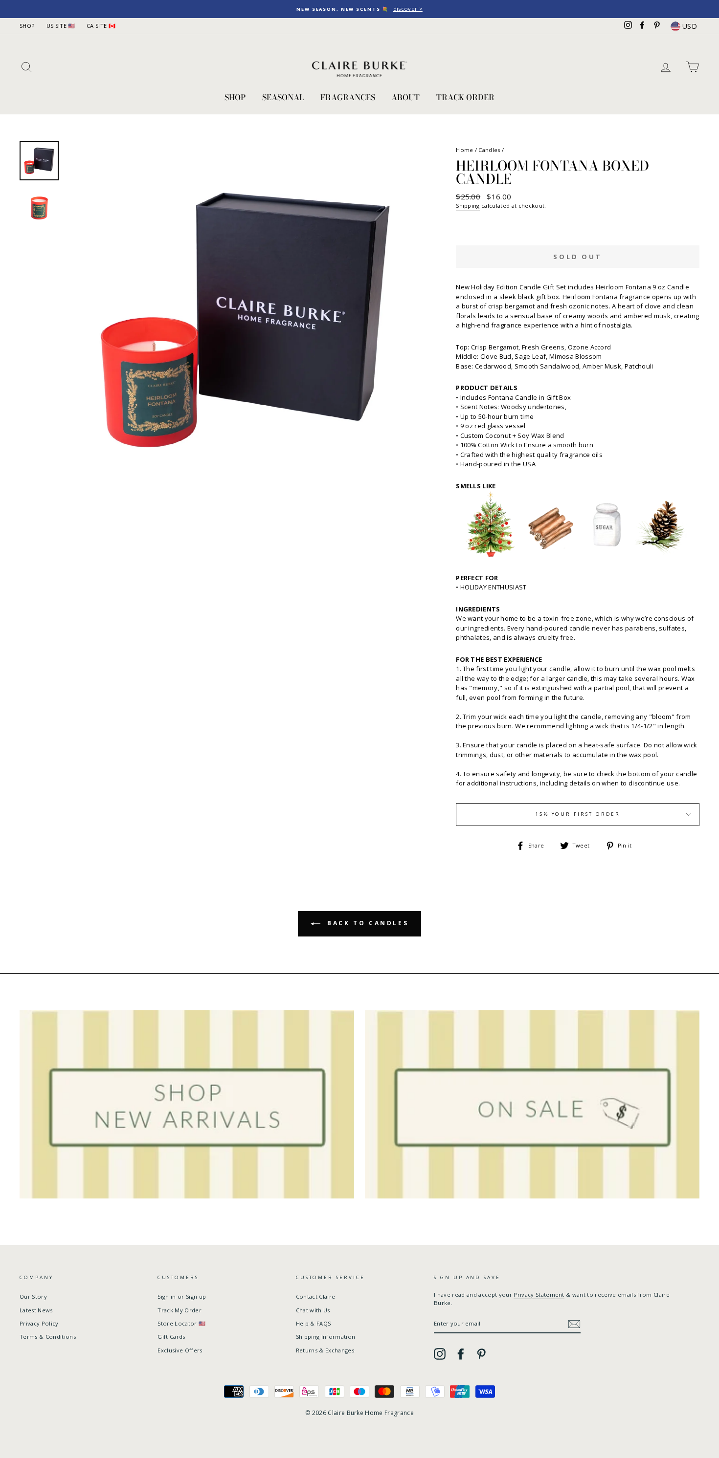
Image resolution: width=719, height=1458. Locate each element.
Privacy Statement (539, 1294)
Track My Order (179, 1310)
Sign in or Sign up (181, 1296)
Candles (489, 149)
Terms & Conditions (48, 1336)
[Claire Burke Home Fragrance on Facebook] (461, 1354)
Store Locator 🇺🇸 (181, 1323)
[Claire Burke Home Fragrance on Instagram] (440, 1354)
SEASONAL (283, 97)
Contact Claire (316, 1296)
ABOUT (405, 97)
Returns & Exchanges (325, 1350)
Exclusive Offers (179, 1350)
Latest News (36, 1310)
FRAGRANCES (347, 97)
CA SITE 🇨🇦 (101, 25)
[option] (359, 9)
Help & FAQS (313, 1323)
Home (464, 149)
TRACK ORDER (465, 97)
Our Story (33, 1296)
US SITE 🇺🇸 (60, 25)
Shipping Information (326, 1336)
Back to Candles (366, 923)
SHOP (27, 25)
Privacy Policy (39, 1323)
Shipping (468, 205)
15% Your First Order (578, 814)
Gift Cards (171, 1336)
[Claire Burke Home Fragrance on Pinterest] (481, 1354)
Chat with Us (313, 1310)
